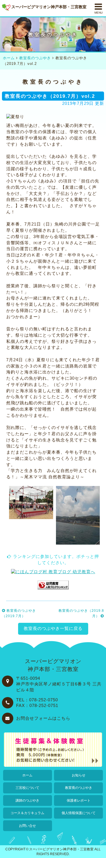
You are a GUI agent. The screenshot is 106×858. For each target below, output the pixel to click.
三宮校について (27, 788)
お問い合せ (27, 826)
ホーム (27, 775)
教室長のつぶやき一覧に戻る (53, 628)
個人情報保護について (79, 813)
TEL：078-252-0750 (37, 700)
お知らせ (78, 775)
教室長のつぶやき (78, 788)
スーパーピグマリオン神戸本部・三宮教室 (61, 849)
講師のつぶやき (27, 800)
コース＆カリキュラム (27, 813)
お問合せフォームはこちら (43, 718)
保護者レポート (78, 800)
